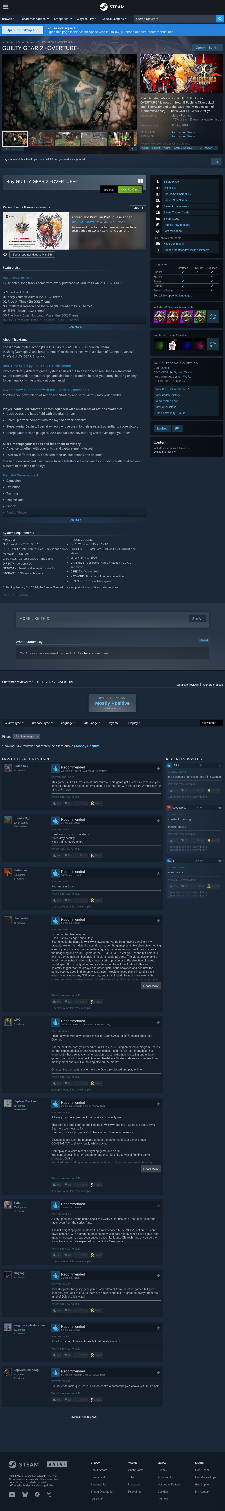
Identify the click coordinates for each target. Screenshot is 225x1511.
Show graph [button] (209, 722)
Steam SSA (98, 1477)
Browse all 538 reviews (82, 1416)
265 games (19, 875)
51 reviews (19, 1211)
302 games (19, 1329)
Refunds (163, 1499)
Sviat (17, 1202)
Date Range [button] (90, 723)
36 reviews (19, 922)
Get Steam (202, 1470)
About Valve (135, 1470)
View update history (167, 395)
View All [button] (138, 207)
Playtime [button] (113, 723)
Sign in (8, 159)
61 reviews (19, 770)
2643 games (20, 1207)
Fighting (156, 147)
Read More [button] (151, 986)
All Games (8, 42)
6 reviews (19, 1378)
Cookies (163, 1491)
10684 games (21, 822)
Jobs (131, 1477)
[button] (9, 19)
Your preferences (212, 684)
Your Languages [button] (25, 736)
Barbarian (20, 870)
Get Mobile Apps (205, 1477)
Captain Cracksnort (27, 1101)
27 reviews (19, 1277)
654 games (19, 1105)
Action (145, 147)
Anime (167, 147)
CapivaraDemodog (26, 1370)
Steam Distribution (102, 1491)
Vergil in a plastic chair (29, 1325)
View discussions (165, 407)
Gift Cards (97, 1499)
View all (204, 640)
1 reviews (19, 878)
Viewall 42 (213, 316)
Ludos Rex (21, 766)
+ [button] (216, 147)
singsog (19, 1273)
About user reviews (187, 684)
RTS (199, 147)
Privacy (162, 1470)
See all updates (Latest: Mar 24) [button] (32, 254)
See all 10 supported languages (173, 295)
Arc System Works (183, 132)
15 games (19, 1374)
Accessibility (166, 1477)
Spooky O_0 (22, 818)
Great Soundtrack (183, 147)
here (87, 653)
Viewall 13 (213, 344)
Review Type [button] (12, 723)
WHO (17, 1019)
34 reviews (19, 1333)
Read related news (166, 401)
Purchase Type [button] (40, 723)
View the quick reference (171, 389)
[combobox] (175, 18)
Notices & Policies (169, 1484)
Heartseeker (21, 918)
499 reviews (20, 1109)
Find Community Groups (170, 413)
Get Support (202, 1484)
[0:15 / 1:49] (69, 92)
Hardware (134, 1484)
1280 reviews (21, 826)
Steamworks (98, 1484)
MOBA (208, 147)
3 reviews (19, 1024)
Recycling (134, 1491)
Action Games (26, 42)
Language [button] (66, 723)
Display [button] (133, 723)
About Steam (99, 1470)
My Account (202, 1491)
